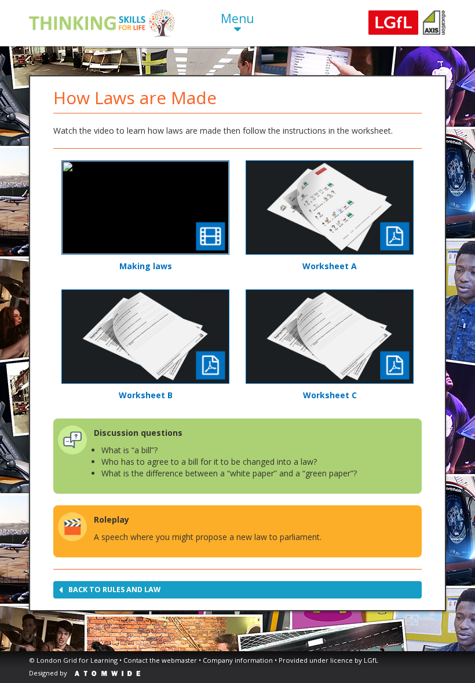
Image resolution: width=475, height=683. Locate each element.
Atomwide (107, 673)
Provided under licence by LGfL (328, 660)
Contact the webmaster (160, 660)
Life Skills (102, 23)
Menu (237, 18)
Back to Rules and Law (114, 589)
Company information (238, 660)
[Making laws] (145, 207)
